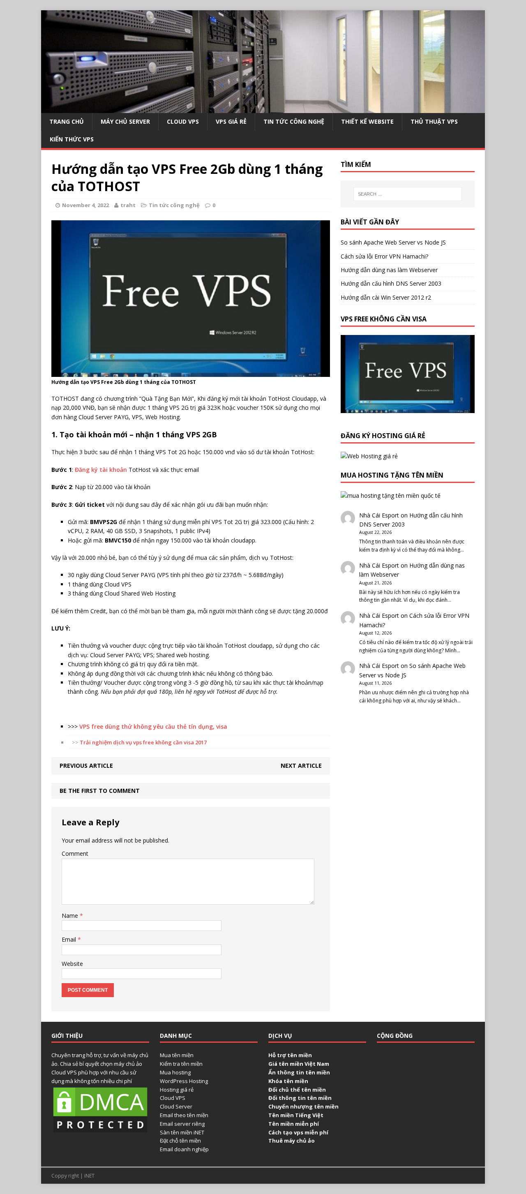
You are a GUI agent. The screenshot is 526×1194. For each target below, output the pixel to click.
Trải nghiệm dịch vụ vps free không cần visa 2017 (143, 742)
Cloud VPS (172, 1098)
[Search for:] (407, 194)
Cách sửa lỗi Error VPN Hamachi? (384, 256)
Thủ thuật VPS (434, 121)
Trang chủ (66, 121)
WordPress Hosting (184, 1081)
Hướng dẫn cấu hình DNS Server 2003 (391, 283)
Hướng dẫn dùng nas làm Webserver (389, 270)
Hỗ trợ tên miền (290, 1055)
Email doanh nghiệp (184, 1149)
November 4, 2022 (85, 205)
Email (70, 939)
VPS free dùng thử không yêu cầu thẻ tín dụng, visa (152, 726)
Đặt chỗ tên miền (180, 1140)
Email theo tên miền (184, 1115)
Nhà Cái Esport (379, 515)
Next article (301, 765)
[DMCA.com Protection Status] (100, 1130)
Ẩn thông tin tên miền (299, 1072)
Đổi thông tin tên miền (300, 1098)
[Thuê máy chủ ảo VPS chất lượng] (263, 108)
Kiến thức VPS (72, 139)
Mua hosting (175, 1072)
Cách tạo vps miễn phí (298, 1132)
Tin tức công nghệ (293, 121)
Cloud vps (183, 121)
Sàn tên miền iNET (182, 1132)
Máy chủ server (125, 121)
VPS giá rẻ (231, 121)
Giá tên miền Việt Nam (298, 1063)
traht (128, 205)
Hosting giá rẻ (177, 1089)
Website (72, 964)
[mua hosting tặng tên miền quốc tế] (391, 495)
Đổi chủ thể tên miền (297, 1089)
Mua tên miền (177, 1055)
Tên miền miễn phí (293, 1123)
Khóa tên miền (288, 1081)
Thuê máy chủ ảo (291, 1140)
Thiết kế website (367, 121)
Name (71, 915)
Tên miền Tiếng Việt (295, 1115)
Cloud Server (176, 1106)
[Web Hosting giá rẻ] (369, 456)
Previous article (86, 765)
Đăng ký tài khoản (101, 469)
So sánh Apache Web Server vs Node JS (393, 242)
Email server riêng (182, 1123)
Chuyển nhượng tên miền (303, 1106)
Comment (75, 853)
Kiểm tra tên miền (181, 1063)
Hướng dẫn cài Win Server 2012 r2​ (386, 297)
